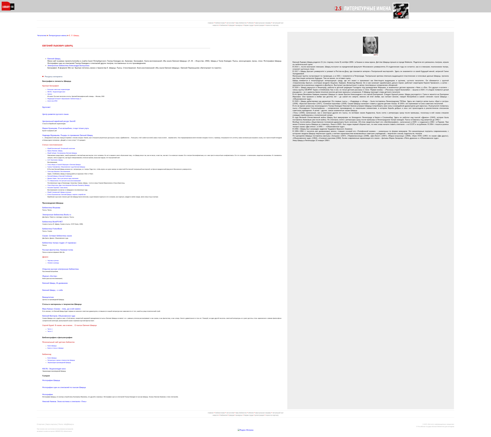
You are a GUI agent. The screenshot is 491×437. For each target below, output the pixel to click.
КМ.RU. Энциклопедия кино (56, 92)
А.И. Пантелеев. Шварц (55, 160)
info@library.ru (69, 424)
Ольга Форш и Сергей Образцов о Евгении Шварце (64, 164)
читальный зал (277, 23)
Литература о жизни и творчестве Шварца (61, 360)
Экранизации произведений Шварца (59, 362)
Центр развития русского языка (55, 114)
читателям (230, 23)
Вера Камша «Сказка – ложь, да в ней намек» (61, 309)
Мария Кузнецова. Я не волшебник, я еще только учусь (65, 128)
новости (216, 25)
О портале (40, 424)
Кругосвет (46, 107)
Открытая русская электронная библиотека (60, 269)
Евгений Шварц (53, 59)
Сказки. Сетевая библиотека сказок (57, 236)
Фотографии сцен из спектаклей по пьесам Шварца (64, 387)
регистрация (259, 25)
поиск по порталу (272, 25)
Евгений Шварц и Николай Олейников (59, 176)
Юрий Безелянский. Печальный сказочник (61, 148)
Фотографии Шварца (51, 380)
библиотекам (220, 23)
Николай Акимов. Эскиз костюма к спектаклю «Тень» (64, 401)
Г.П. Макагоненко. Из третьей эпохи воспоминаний (64, 180)
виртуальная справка (263, 23)
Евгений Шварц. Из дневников (55, 283)
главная (211, 23)
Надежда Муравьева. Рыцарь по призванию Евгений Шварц (67, 135)
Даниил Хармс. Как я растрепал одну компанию (62, 178)
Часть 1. (50, 329)
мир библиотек (241, 23)
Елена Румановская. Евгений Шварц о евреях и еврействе (66, 194)
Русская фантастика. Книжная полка (57, 250)
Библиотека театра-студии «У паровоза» (59, 243)
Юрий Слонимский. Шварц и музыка (59, 192)
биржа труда (248, 25)
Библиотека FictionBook (52, 229)
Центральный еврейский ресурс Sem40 (58, 121)
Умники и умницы (53, 263)
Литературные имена (58, 35)
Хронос (49, 94)
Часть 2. (50, 331)
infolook (251, 23)
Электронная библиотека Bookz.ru (56, 215)
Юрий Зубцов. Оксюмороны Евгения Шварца (62, 153)
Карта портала (51, 424)
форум (231, 25)
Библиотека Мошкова (51, 208)
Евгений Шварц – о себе (52, 290)
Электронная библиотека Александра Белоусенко (68, 65)
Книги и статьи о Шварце (55, 348)
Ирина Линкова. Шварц (54, 151)
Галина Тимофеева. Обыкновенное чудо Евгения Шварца (66, 167)
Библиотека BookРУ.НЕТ (52, 222)
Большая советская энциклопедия (58, 89)
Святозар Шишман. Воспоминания (58, 171)
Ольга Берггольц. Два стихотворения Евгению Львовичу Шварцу (68, 185)
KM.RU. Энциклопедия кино (54, 369)
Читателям (41, 35)
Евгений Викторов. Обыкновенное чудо (58, 316)
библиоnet (224, 25)
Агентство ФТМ (52, 101)
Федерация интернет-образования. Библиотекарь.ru (64, 98)
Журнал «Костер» (49, 276)
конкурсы (239, 25)
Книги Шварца (52, 346)
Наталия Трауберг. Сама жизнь (57, 187)
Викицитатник (48, 297)
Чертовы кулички (53, 260)
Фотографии (47, 394)
